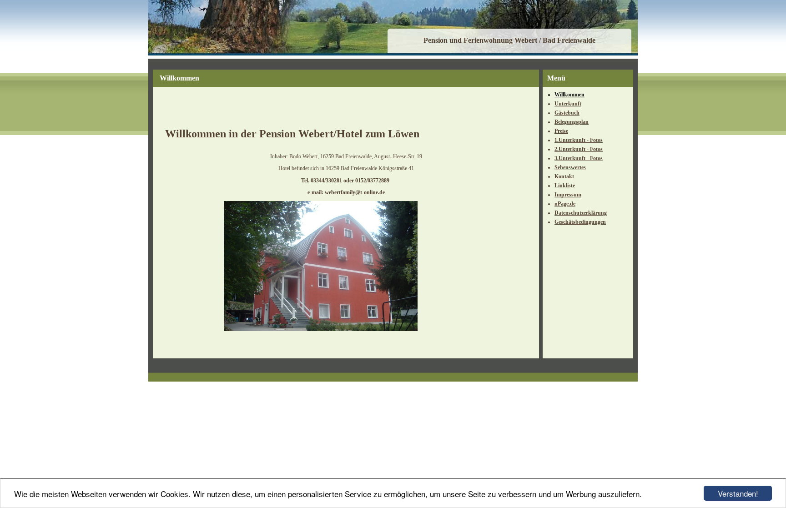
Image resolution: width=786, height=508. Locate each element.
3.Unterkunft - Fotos (578, 158)
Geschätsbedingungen (580, 222)
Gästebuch (566, 113)
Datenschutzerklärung (580, 213)
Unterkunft (567, 104)
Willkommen (569, 94)
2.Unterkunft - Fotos (578, 149)
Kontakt (564, 176)
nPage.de (564, 204)
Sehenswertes (570, 167)
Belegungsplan (571, 122)
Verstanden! (738, 493)
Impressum (567, 194)
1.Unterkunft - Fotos (578, 140)
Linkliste (564, 185)
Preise (561, 131)
